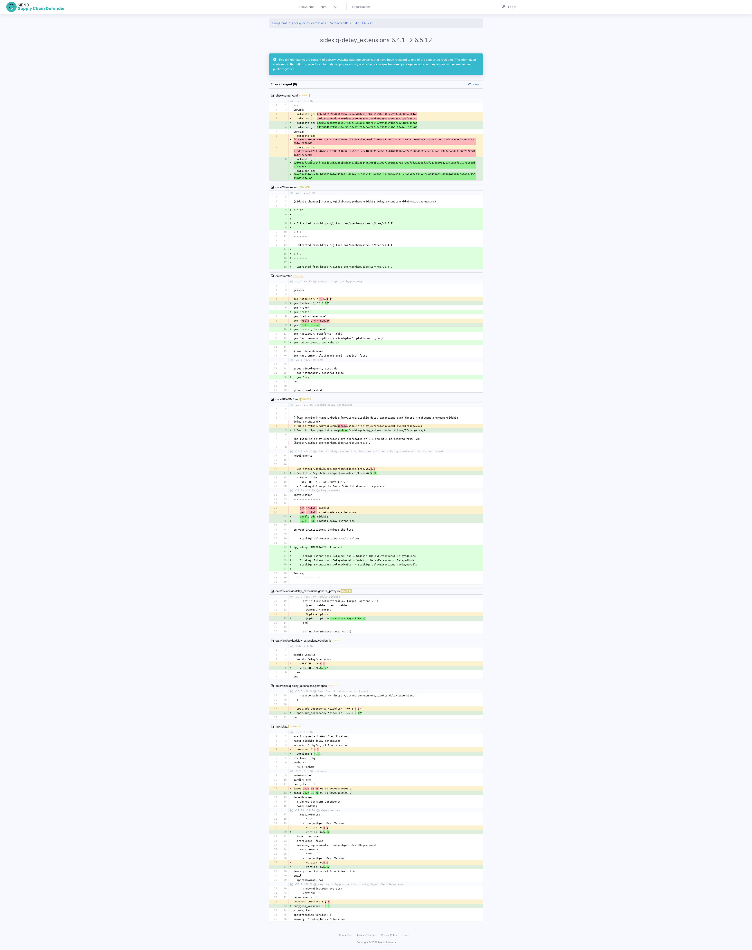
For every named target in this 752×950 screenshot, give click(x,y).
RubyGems (279, 23)
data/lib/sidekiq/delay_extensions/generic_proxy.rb (308, 591)
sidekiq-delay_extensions (308, 23)
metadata (281, 726)
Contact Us (345, 935)
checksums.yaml (287, 95)
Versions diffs (339, 23)
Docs (405, 935)
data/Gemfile (284, 276)
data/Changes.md (287, 187)
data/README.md (287, 399)
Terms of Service (366, 935)
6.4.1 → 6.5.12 (363, 23)
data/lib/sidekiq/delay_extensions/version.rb (303, 640)
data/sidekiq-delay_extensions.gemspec (301, 686)
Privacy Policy (389, 935)
